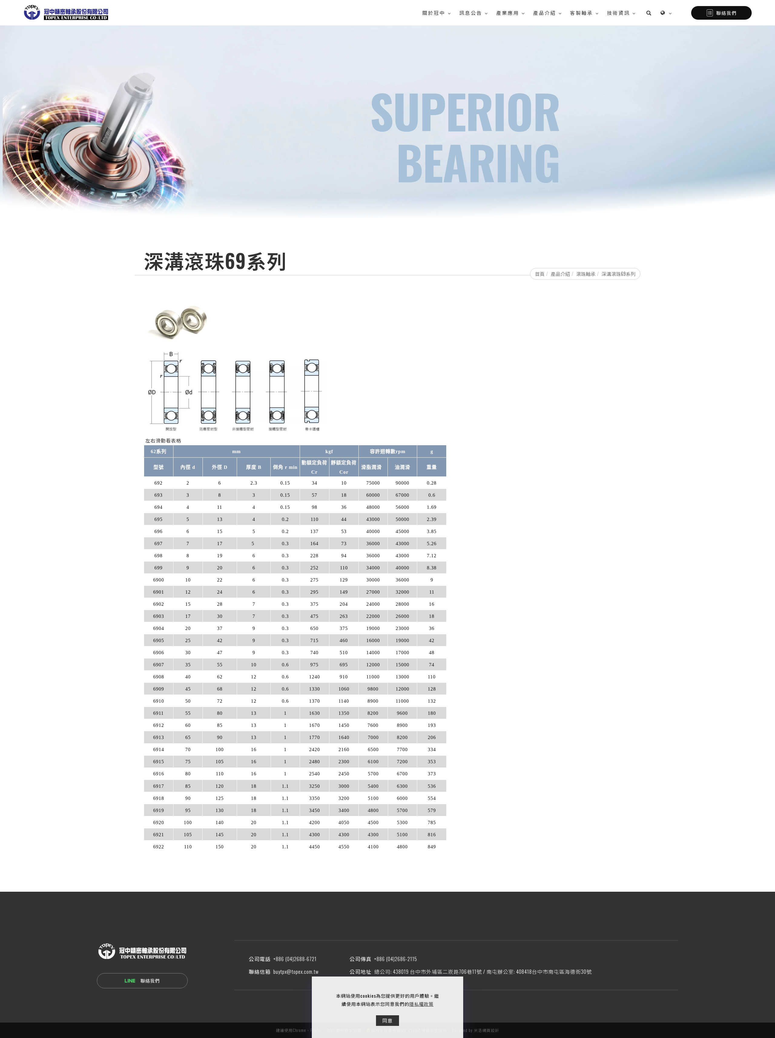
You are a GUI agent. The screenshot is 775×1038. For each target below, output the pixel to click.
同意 (387, 1020)
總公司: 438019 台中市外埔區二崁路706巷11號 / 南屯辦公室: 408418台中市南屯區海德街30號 (483, 971)
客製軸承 (581, 12)
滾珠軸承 (585, 273)
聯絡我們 (726, 12)
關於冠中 (433, 12)
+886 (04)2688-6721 (295, 959)
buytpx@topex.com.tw (296, 971)
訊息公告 (470, 12)
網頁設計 (490, 1030)
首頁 (540, 273)
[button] (649, 13)
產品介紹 (544, 12)
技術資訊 (618, 12)
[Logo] (65, 11)
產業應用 (507, 12)
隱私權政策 (421, 1003)
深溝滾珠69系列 (618, 273)
